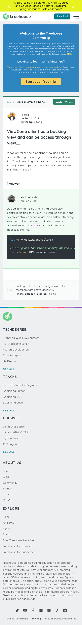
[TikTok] (57, 610)
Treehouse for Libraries (17, 546)
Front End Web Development (21, 337)
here (69, 54)
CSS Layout (10, 444)
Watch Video (64, 102)
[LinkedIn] (41, 610)
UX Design (9, 361)
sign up (42, 293)
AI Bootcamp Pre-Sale (27, 2)
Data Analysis (11, 355)
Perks (6, 528)
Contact (8, 494)
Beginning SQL (12, 396)
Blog (6, 476)
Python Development (16, 349)
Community (10, 482)
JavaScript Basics (13, 426)
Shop (6, 534)
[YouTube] (25, 610)
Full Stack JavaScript (15, 343)
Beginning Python (14, 390)
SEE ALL (9, 369)
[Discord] (65, 610)
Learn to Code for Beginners (21, 385)
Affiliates (8, 522)
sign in (28, 293)
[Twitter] (17, 610)
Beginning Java (13, 402)
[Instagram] (49, 610)
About (6, 471)
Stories (7, 488)
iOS (9, 101)
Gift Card (8, 500)
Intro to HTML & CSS (15, 432)
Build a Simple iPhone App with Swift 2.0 (43, 101)
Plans (6, 516)
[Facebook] (33, 610)
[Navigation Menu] (76, 16)
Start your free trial (41, 82)
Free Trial (62, 16)
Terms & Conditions (17, 618)
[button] (8, 5)
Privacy (36, 618)
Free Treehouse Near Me (18, 540)
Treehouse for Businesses (19, 552)
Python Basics (11, 438)
